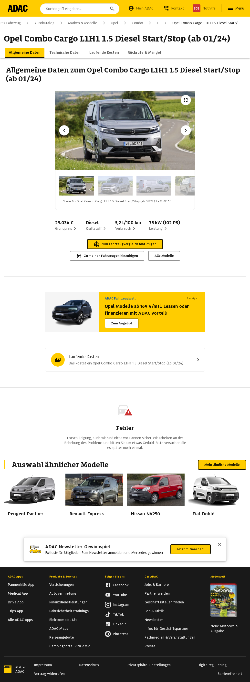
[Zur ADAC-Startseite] (18, 8)
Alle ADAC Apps (20, 620)
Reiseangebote (61, 637)
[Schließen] (219, 544)
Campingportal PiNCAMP (69, 646)
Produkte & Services (63, 576)
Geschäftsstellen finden (164, 602)
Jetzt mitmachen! (190, 549)
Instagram (121, 604)
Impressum (43, 665)
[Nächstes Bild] (186, 130)
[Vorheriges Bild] (64, 130)
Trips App (15, 611)
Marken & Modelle (82, 23)
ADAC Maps (58, 628)
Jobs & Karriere (157, 584)
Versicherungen (61, 584)
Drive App (15, 602)
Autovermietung (62, 593)
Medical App (18, 593)
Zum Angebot (121, 323)
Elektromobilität (63, 620)
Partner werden (157, 593)
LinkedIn (119, 624)
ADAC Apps (15, 576)
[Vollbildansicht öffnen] (186, 100)
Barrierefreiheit (230, 674)
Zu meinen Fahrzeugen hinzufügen (111, 256)
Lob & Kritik (154, 611)
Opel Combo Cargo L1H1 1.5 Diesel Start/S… (207, 23)
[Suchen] (112, 9)
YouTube (120, 595)
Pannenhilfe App (21, 584)
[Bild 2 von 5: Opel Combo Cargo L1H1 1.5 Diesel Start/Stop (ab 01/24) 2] (115, 186)
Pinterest (120, 634)
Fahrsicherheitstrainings (69, 611)
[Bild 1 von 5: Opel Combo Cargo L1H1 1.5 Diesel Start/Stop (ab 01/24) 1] (76, 186)
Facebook (121, 585)
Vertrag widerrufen (49, 674)
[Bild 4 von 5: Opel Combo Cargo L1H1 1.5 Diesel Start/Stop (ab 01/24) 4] (192, 186)
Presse (150, 646)
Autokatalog (44, 23)
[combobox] (79, 8)
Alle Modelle (164, 256)
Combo (137, 23)
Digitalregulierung (212, 665)
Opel (114, 23)
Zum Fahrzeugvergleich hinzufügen (128, 244)
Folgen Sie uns (115, 576)
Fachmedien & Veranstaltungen (170, 637)
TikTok (118, 614)
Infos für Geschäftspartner (166, 628)
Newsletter (154, 620)
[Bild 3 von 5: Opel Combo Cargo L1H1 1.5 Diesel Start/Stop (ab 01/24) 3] (153, 186)
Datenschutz (89, 665)
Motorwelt (217, 576)
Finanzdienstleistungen (68, 602)
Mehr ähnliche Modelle (222, 465)
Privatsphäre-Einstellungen (148, 665)
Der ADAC (151, 576)
